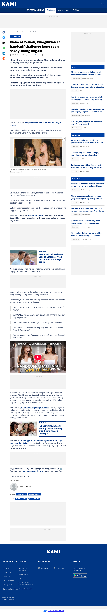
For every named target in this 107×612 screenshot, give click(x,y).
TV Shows (76, 10)
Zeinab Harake (34, 494)
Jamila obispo (33, 499)
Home (12, 32)
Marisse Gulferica (35, 55)
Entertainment (35, 10)
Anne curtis (21, 499)
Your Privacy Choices (56, 611)
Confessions (75, 190)
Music (68, 10)
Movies (60, 10)
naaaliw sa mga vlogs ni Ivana (35, 407)
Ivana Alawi (21, 494)
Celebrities (51, 10)
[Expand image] (64, 139)
